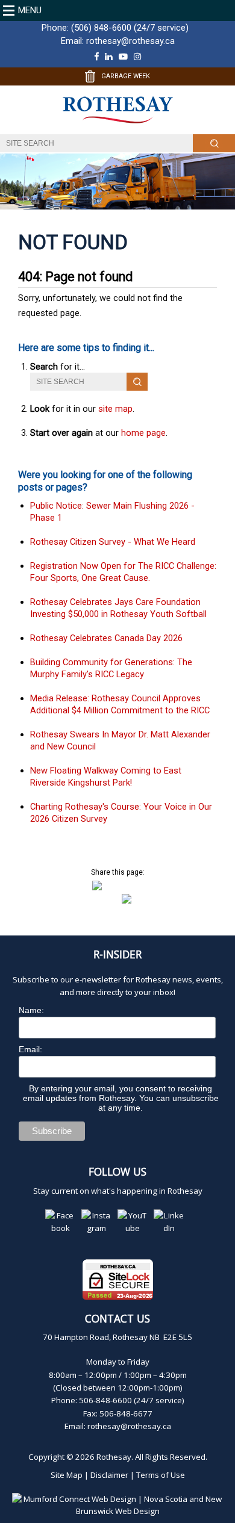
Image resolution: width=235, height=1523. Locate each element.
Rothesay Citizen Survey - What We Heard (112, 541)
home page (143, 432)
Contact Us (117, 1318)
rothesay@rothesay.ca (130, 41)
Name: (31, 1010)
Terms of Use (160, 1474)
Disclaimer (109, 1474)
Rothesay (113, 1456)
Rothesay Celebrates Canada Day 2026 (106, 638)
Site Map (67, 1474)
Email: (30, 1049)
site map (115, 408)
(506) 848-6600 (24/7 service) (130, 27)
